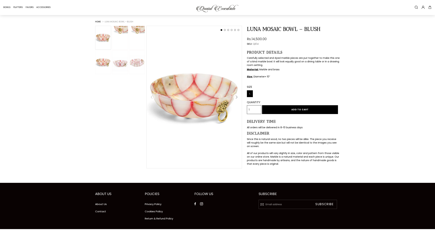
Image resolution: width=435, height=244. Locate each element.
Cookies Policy (154, 211)
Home (98, 21)
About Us (101, 204)
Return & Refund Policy (159, 218)
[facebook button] (195, 203)
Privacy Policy (153, 204)
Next (236, 97)
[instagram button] (201, 203)
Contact (100, 211)
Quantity (253, 102)
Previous (151, 97)
